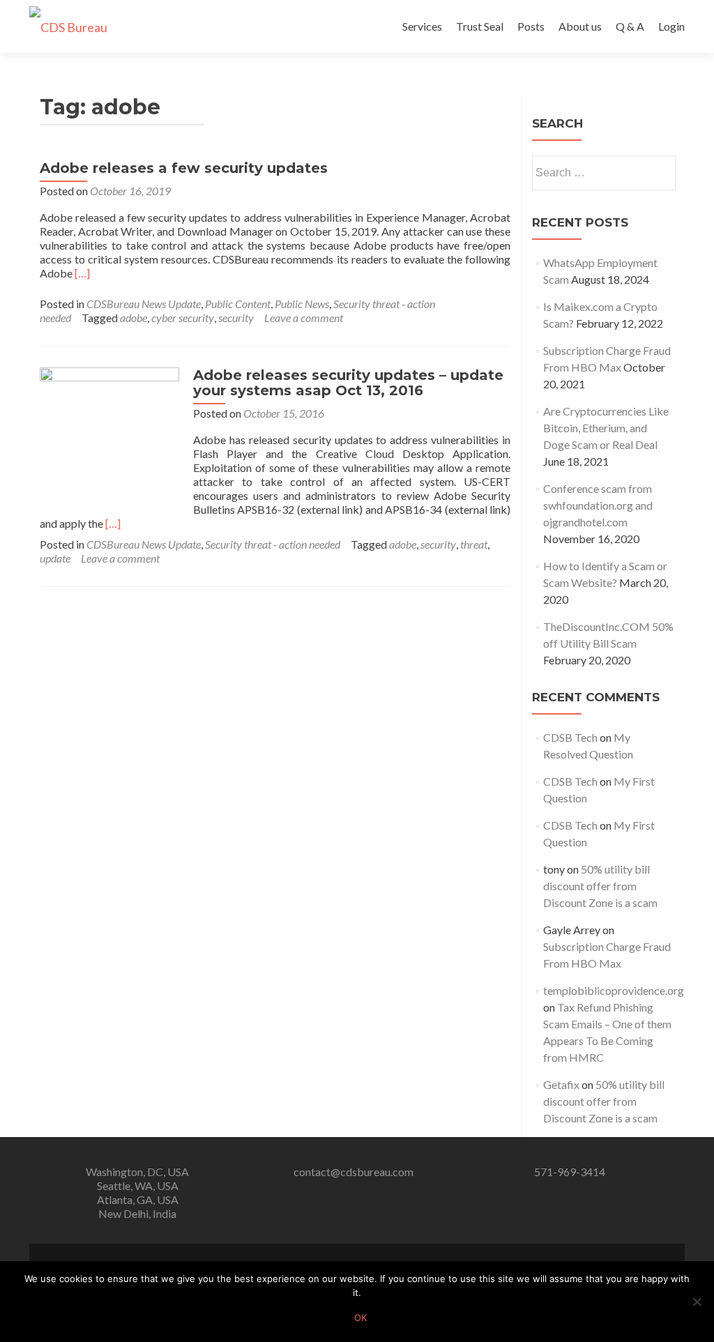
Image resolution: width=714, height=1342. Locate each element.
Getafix (561, 1084)
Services (422, 26)
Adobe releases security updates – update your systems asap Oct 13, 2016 (348, 383)
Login (671, 26)
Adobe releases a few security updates (184, 168)
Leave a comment (303, 317)
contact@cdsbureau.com (353, 1171)
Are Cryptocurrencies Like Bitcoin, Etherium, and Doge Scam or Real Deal (606, 427)
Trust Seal (479, 26)
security (236, 317)
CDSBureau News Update (143, 303)
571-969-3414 (569, 1171)
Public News (302, 303)
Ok (360, 1317)
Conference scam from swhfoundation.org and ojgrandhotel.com (598, 505)
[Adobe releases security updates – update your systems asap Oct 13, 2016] (109, 435)
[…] (82, 273)
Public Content (238, 303)
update (55, 558)
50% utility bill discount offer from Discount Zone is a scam (600, 885)
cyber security (182, 317)
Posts (531, 26)
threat (473, 544)
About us (580, 26)
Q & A (630, 26)
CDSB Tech (570, 737)
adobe (133, 317)
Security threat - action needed (272, 544)
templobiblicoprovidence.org (613, 990)
